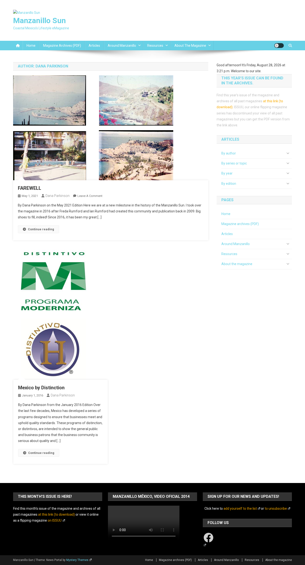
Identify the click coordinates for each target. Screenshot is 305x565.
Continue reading (41, 229)
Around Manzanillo (122, 45)
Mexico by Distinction (41, 387)
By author (228, 153)
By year (227, 173)
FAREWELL (29, 188)
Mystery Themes (77, 560)
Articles (94, 45)
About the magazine (190, 45)
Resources (155, 45)
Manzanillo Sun (39, 20)
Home (31, 45)
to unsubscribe (276, 508)
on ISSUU (54, 520)
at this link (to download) (56, 514)
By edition (228, 183)
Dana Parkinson (58, 196)
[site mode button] (279, 45)
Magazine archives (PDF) (62, 45)
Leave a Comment (89, 196)
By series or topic (234, 163)
